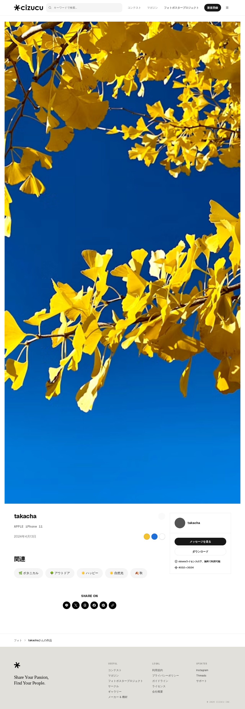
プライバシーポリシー (165, 675)
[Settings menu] (227, 7)
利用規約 (157, 670)
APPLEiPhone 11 (28, 527)
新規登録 (212, 7)
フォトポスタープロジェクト (181, 7)
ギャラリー (115, 691)
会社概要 (157, 691)
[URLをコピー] (112, 605)
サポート (201, 681)
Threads (201, 675)
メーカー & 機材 (117, 697)
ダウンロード (200, 551)
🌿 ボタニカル (28, 573)
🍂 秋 (139, 573)
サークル (113, 686)
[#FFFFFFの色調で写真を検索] (162, 537)
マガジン (152, 7)
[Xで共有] (76, 605)
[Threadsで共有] (85, 605)
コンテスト (134, 7)
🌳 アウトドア (60, 573)
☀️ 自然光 (116, 573)
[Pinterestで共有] (103, 605)
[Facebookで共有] (94, 605)
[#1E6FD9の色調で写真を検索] (154, 537)
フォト (18, 640)
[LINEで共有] (66, 605)
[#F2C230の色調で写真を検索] (147, 537)
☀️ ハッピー (89, 573)
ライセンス (159, 686)
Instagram (202, 670)
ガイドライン (160, 681)
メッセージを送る (200, 541)
